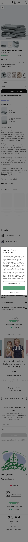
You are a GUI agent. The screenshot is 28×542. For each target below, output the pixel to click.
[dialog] (14, 271)
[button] (14, 292)
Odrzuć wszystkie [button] (14, 283)
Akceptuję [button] (14, 288)
